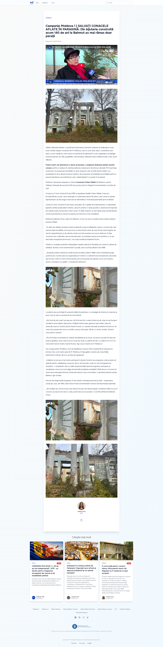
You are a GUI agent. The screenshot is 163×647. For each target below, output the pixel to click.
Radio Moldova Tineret (70, 609)
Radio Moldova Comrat (105, 609)
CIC (116, 609)
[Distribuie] (81, 520)
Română (73, 643)
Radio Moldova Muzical (87, 609)
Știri (37, 3)
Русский (82, 643)
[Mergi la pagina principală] (32, 2)
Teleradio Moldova (81, 612)
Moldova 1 (36, 609)
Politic (33, 563)
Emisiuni (44, 3)
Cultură (48, 18)
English (89, 643)
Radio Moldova (56, 609)
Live (52, 3)
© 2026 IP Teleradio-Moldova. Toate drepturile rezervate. (81, 640)
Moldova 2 (45, 609)
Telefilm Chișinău (125, 609)
